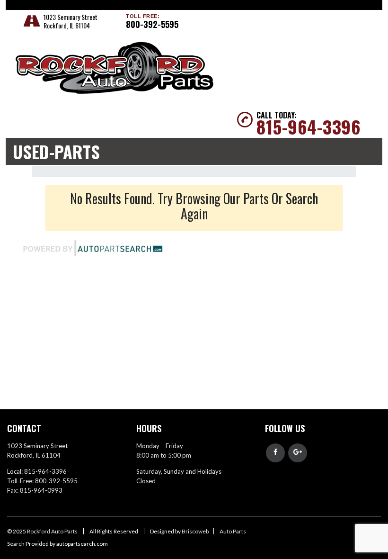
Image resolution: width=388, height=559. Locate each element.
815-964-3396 (308, 126)
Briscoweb (195, 531)
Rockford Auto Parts (53, 531)
